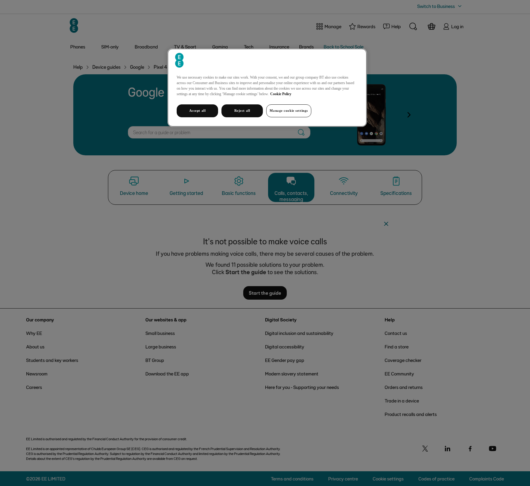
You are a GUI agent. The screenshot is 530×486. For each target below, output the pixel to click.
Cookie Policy (280, 94)
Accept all (197, 110)
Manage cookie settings (289, 110)
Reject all (242, 110)
